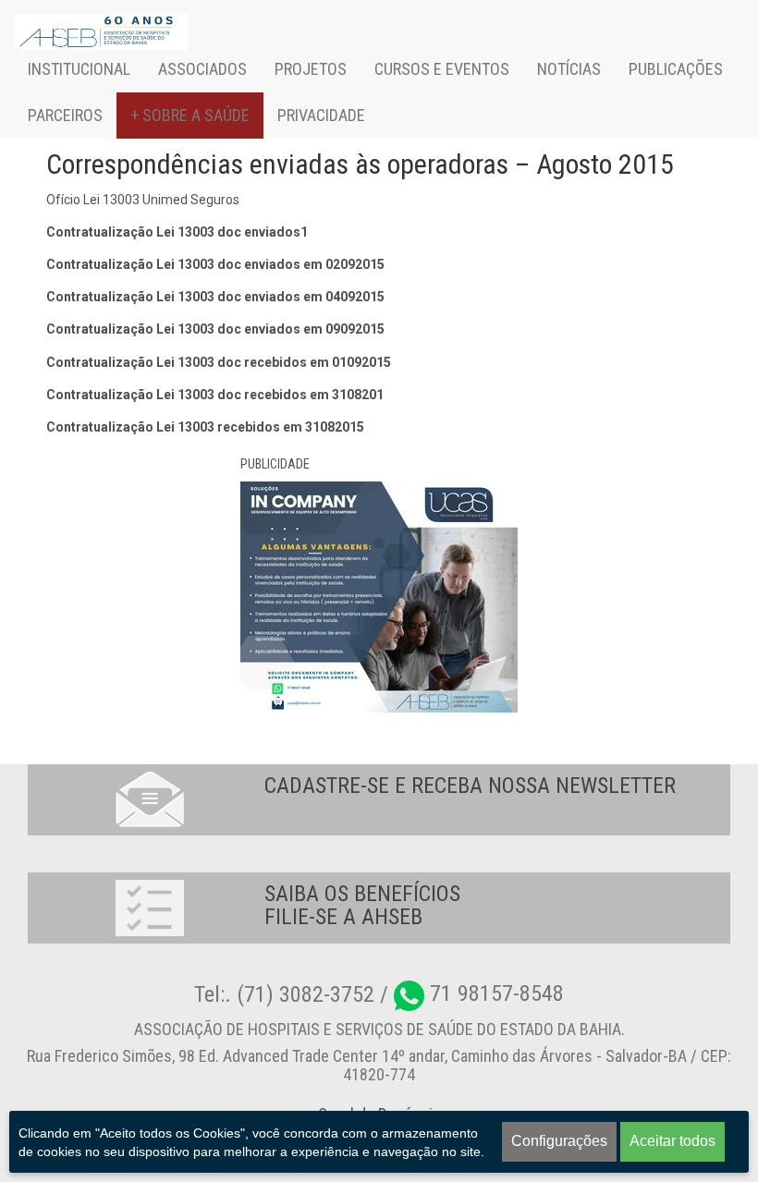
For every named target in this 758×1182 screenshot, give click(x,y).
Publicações (676, 69)
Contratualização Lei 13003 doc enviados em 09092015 (215, 329)
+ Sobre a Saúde (190, 115)
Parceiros (65, 115)
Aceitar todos (672, 1141)
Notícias (569, 69)
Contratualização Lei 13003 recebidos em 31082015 (205, 427)
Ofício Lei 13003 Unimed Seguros (142, 199)
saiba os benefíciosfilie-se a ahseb (362, 905)
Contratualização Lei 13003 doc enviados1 (177, 232)
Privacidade (321, 115)
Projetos (311, 69)
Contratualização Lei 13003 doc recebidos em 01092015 (218, 362)
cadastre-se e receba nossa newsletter (470, 785)
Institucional (79, 69)
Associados (202, 69)
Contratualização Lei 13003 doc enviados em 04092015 (215, 296)
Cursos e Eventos (441, 69)
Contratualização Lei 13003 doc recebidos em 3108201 (215, 394)
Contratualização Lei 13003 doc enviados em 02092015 (215, 264)
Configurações (559, 1141)
